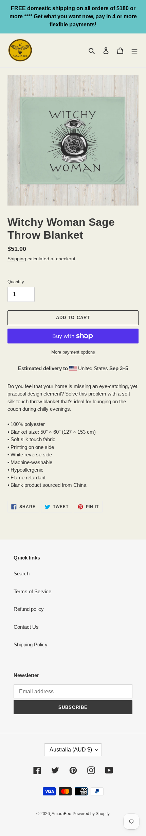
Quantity (15, 281)
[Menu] (134, 50)
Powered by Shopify (91, 813)
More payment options (73, 352)
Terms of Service (32, 591)
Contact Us (26, 627)
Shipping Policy (31, 644)
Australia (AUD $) (71, 750)
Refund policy (29, 609)
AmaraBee (61, 813)
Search (22, 573)
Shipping (16, 258)
